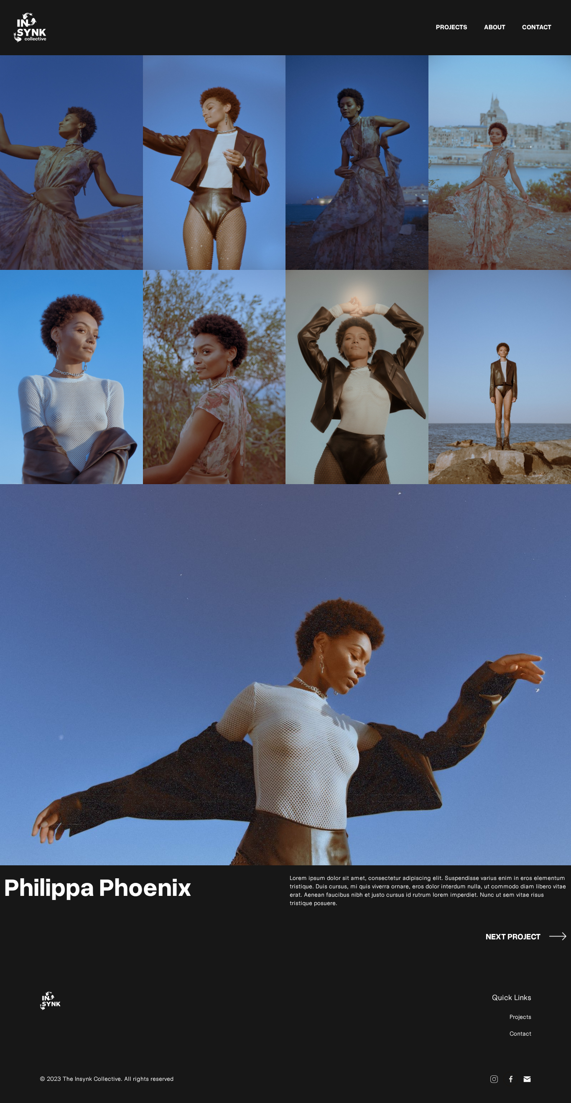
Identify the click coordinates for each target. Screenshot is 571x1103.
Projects (451, 26)
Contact (536, 26)
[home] (31, 27)
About (494, 26)
